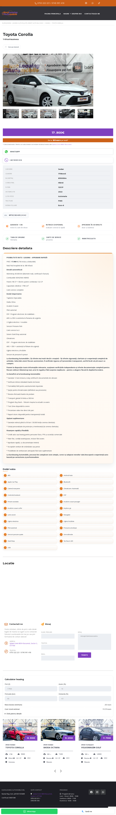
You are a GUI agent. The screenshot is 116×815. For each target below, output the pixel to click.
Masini (66, 14)
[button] (4, 113)
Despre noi (77, 14)
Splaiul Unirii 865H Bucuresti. (62, 144)
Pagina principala (53, 14)
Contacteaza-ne (92, 14)
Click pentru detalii (14, 714)
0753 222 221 (43, 3)
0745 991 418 (58, 3)
